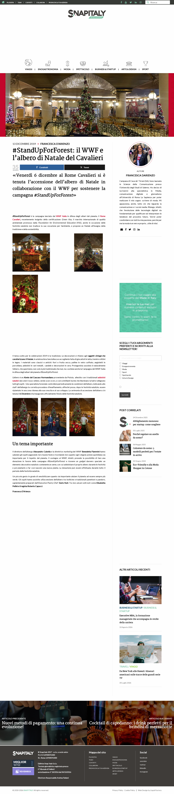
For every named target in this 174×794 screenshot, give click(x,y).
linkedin (143, 768)
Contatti (28, 2)
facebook (143, 758)
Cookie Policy (129, 790)
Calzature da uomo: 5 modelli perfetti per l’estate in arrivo (147, 452)
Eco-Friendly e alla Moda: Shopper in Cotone (146, 466)
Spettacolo (82, 69)
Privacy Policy (117, 790)
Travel (123, 666)
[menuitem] (10, 2)
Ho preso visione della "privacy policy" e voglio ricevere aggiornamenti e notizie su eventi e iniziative (140, 388)
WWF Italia (61, 216)
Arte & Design (129, 69)
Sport (145, 69)
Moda (67, 69)
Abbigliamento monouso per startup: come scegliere (146, 423)
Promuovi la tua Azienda (58, 2)
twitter (143, 765)
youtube (143, 761)
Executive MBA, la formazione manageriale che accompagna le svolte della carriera (139, 619)
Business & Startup (105, 69)
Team (20, 2)
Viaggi (28, 69)
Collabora (40, 2)
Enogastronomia (48, 69)
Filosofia (10, 2)
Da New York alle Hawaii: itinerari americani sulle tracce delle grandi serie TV (139, 675)
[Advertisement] (87, 40)
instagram (144, 772)
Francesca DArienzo (140, 175)
